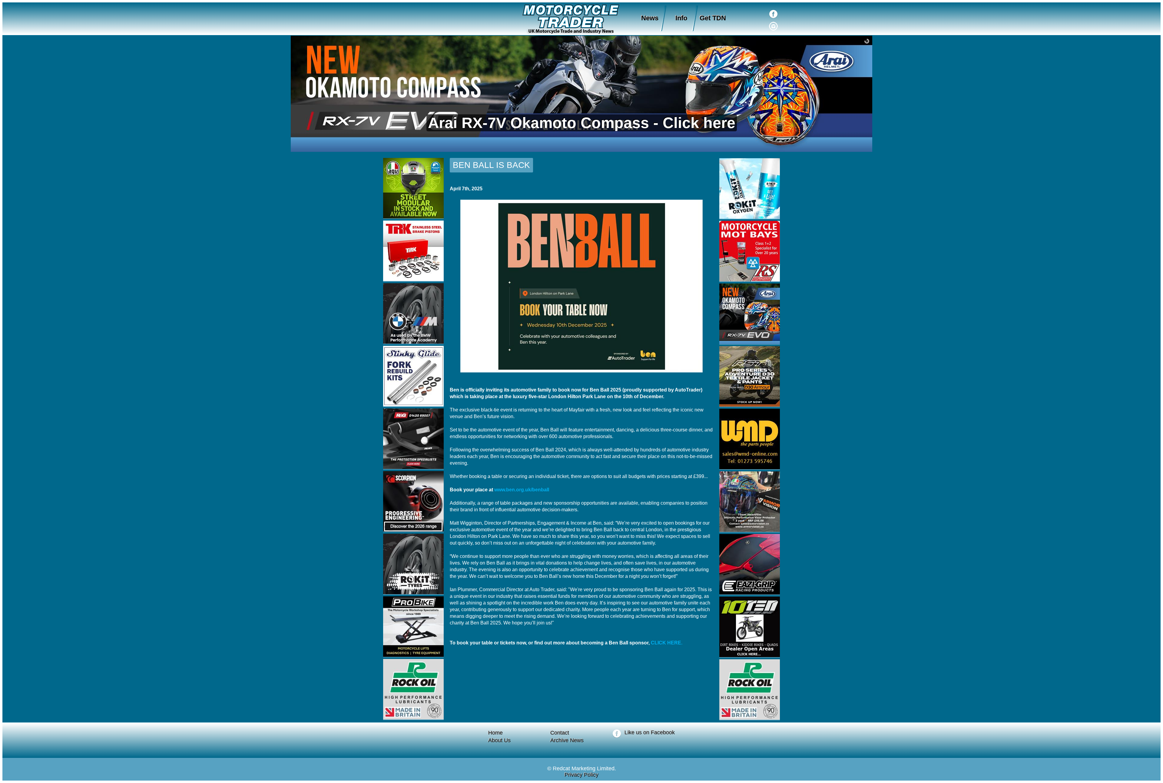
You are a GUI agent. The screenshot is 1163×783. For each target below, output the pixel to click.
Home (495, 733)
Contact (559, 733)
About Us (499, 740)
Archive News (567, 740)
